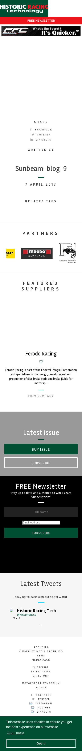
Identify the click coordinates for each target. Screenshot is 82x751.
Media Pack (41, 659)
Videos (41, 687)
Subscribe (41, 463)
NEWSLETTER (41, 20)
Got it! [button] (41, 743)
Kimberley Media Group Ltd (41, 651)
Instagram (43, 703)
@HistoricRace (26, 615)
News (41, 655)
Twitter (43, 134)
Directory (41, 675)
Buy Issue (41, 449)
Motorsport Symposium (41, 683)
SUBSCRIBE (41, 533)
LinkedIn (43, 139)
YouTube (43, 707)
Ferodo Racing (41, 353)
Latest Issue (41, 671)
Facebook (43, 129)
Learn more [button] (15, 732)
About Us (41, 647)
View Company (41, 396)
